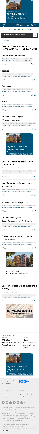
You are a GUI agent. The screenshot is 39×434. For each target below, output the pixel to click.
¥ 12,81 (20, 29)
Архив (3, 392)
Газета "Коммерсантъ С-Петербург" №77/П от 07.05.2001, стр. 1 (19, 123)
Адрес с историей (12, 271)
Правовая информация (26, 394)
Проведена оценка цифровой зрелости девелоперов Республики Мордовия (10, 343)
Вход (28, 25)
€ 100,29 (14, 29)
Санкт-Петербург (6, 40)
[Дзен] (10, 402)
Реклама (4, 396)
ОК (35, 35)
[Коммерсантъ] (3, 25)
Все (13, 335)
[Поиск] (32, 25)
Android (22, 390)
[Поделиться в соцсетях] (35, 64)
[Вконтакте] (7, 402)
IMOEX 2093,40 (28, 29)
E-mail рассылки (24, 396)
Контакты (5, 394)
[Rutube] (18, 402)
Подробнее (5, 430)
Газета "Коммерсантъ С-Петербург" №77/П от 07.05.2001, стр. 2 (19, 171)
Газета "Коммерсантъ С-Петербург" (22, 61)
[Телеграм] (3, 402)
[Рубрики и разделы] (35, 25)
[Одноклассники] (14, 402)
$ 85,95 (8, 29)
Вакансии (4, 398)
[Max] (21, 402)
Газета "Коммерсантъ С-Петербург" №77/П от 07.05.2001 (18, 59)
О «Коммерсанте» (7, 390)
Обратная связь (24, 392)
